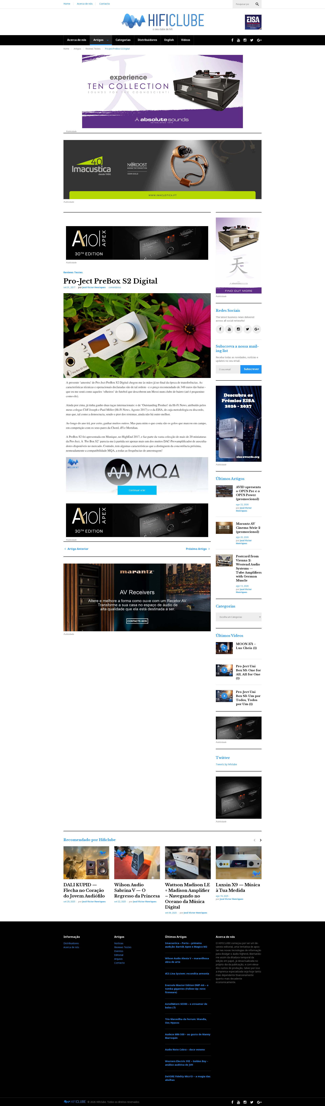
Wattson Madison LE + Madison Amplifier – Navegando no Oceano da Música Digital (187, 896)
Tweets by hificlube (226, 764)
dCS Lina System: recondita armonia (187, 973)
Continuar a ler (137, 490)
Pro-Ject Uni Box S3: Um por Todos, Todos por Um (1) (248, 698)
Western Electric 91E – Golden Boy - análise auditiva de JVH (186, 1063)
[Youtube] (229, 329)
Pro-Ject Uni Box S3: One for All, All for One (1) (248, 672)
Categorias (123, 40)
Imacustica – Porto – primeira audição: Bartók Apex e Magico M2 (186, 945)
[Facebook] (220, 329)
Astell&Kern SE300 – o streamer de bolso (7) (186, 1005)
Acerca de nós (85, 3)
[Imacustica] (162, 169)
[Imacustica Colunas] (239, 424)
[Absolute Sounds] (162, 92)
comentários (115, 287)
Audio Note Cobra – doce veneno (185, 1049)
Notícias (118, 943)
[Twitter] (247, 329)
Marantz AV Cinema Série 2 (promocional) (248, 528)
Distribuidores (147, 40)
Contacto (104, 3)
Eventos (118, 951)
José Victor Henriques (94, 287)
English (169, 40)
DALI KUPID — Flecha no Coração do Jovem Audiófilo (84, 890)
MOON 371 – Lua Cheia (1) (246, 646)
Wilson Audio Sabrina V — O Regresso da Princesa (137, 890)
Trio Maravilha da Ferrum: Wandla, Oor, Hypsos (186, 1021)
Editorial (118, 955)
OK (257, 4)
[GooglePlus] (256, 329)
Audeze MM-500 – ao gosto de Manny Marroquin (187, 1036)
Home (66, 3)
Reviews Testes (93, 48)
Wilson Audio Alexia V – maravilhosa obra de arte (187, 960)
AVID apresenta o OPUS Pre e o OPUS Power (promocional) (248, 493)
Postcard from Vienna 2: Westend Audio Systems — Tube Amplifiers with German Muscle (249, 568)
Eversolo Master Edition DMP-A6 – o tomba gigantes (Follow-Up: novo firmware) (186, 989)
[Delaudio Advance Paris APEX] (137, 243)
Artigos (98, 40)
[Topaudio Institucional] (239, 728)
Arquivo (118, 958)
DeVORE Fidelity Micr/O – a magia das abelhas (187, 1078)
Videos (185, 40)
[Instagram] (238, 329)
